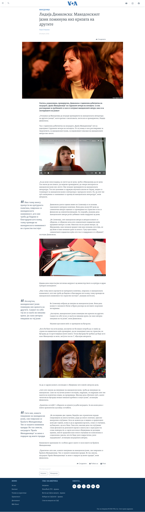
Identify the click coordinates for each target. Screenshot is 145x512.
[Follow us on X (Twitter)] (84, 486)
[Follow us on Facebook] (74, 486)
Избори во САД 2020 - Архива (52, 497)
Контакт (15, 489)
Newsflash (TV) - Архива (50, 489)
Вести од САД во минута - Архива (53, 493)
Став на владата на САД (50, 500)
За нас (14, 485)
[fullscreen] (104, 173)
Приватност (16, 497)
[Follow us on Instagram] (79, 486)
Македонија (44, 10)
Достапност (16, 500)
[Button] (101, 39)
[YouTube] (126, 3)
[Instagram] (133, 3)
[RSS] (93, 486)
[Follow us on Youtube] (88, 486)
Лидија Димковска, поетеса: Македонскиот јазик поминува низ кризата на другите (75, 141)
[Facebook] (139, 3)
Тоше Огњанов (44, 30)
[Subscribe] (98, 486)
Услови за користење (19, 493)
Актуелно (45, 485)
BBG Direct (15, 504)
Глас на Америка (49, 143)
